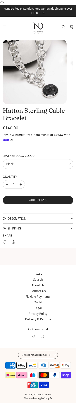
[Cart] (71, 27)
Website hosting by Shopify (38, 398)
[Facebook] (34, 336)
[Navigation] (4, 27)
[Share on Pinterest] (13, 243)
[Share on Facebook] (5, 243)
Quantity (10, 177)
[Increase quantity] (21, 184)
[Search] (63, 27)
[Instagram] (42, 336)
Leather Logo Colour (20, 156)
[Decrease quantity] (7, 184)
